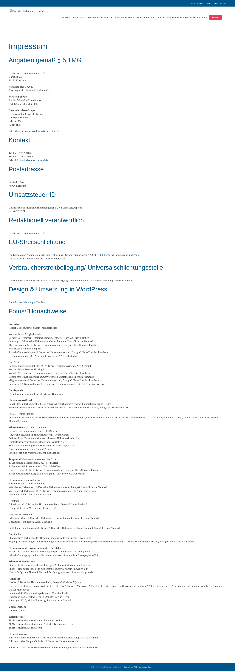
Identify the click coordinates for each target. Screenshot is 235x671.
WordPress (91, 289)
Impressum (143, 667)
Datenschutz (128, 667)
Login (208, 3)
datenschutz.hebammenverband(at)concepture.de (34, 131)
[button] (224, 17)
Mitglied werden (197, 3)
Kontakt (223, 3)
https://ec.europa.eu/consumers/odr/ (120, 254)
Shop (216, 3)
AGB (135, 667)
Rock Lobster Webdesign (22, 302)
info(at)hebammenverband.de (32, 160)
